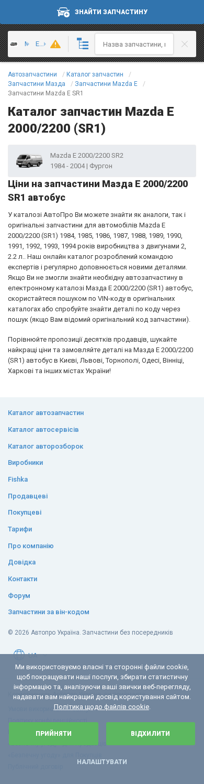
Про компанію (31, 546)
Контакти (22, 579)
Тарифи (20, 529)
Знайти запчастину (111, 12)
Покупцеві (24, 512)
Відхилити (150, 733)
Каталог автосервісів (43, 429)
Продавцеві (28, 496)
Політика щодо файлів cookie (101, 707)
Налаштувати (102, 762)
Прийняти (54, 733)
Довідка (22, 562)
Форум (19, 596)
